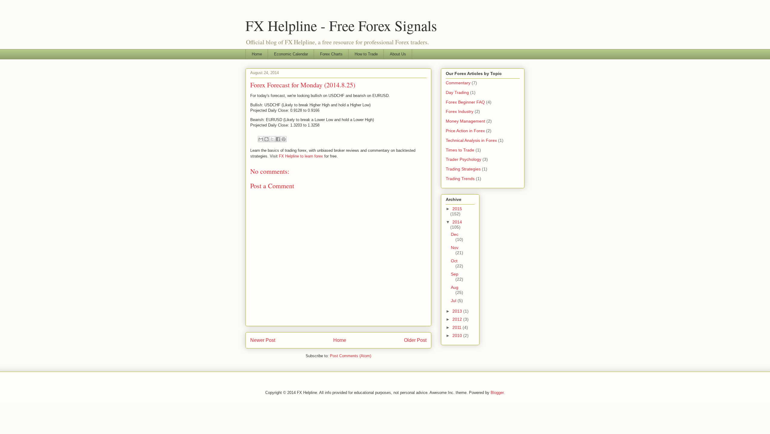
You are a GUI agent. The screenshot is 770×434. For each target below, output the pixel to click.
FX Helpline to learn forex (301, 156)
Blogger (497, 392)
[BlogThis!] (266, 139)
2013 (457, 311)
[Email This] (261, 139)
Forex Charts (331, 54)
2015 (457, 208)
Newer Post (262, 340)
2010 (457, 335)
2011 (457, 327)
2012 (457, 319)
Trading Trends (460, 178)
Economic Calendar (291, 54)
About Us (398, 54)
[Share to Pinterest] (284, 139)
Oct (454, 260)
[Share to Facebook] (278, 139)
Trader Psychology (463, 159)
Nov (454, 247)
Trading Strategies (463, 169)
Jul (454, 300)
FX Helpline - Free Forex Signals (341, 25)
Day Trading (457, 92)
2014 (457, 222)
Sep (454, 274)
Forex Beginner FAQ (465, 102)
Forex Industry (459, 111)
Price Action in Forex (465, 130)
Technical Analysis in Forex (471, 140)
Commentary (458, 82)
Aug (454, 287)
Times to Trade (460, 150)
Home (257, 54)
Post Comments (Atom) (350, 356)
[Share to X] (272, 139)
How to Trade (366, 54)
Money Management (465, 121)
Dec (454, 234)
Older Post (415, 340)
